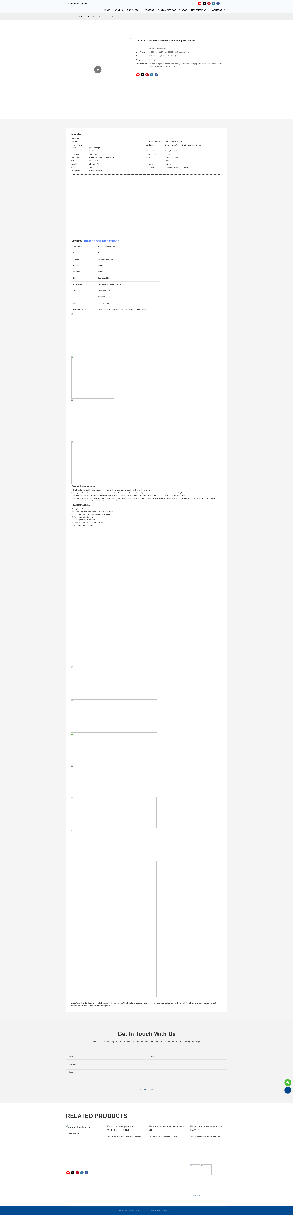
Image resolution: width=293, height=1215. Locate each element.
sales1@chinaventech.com (147, 1185)
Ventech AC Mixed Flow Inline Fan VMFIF (164, 1136)
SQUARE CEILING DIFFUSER (101, 241)
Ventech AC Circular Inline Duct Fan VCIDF (205, 1136)
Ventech (69, 17)
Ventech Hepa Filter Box (74, 1133)
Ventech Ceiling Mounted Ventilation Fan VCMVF (125, 1136)
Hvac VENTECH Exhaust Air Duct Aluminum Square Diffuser (96, 17)
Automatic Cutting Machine (199, 1184)
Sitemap (172, 1211)
